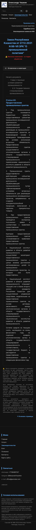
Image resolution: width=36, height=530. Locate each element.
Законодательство (21, 15)
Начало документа (13, 77)
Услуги (10, 15)
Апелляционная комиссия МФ (24, 31)
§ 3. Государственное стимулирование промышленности (20, 90)
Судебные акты (29, 29)
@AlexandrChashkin (15, 476)
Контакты (12, 18)
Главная (4, 15)
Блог (30, 15)
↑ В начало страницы (25, 416)
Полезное (4, 18)
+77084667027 (14, 472)
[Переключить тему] (26, 11)
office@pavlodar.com (13, 479)
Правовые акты (29, 23)
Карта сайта (5, 458)
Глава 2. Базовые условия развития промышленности (16, 82)
